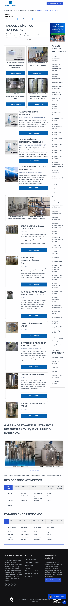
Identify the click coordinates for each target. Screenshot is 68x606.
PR (24, 520)
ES (15, 520)
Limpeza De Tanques (31, 573)
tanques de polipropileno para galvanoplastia (57, 225)
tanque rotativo (56, 188)
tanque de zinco (56, 257)
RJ (6, 520)
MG (11, 520)
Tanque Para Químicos (32, 562)
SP (20, 520)
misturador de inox (57, 82)
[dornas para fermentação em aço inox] (12, 260)
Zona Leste (42, 486)
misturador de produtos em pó (25, 18)
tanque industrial (57, 327)
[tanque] (15, 54)
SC (29, 520)
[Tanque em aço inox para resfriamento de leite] (10, 294)
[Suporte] (15, 85)
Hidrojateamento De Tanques (34, 571)
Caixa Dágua (29, 565)
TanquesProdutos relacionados (59, 49)
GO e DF (52, 521)
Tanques (54, 371)
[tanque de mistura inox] (12, 381)
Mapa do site (29, 576)
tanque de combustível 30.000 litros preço (57, 339)
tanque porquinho (57, 317)
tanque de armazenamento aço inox (57, 126)
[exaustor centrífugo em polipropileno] (12, 346)
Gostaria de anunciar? (55, 3)
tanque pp (55, 184)
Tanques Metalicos (30, 559)
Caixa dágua (56, 367)
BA (43, 520)
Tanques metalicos (57, 357)
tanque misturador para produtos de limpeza (57, 277)
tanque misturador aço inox (39, 18)
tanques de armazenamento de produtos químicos (57, 164)
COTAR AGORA (16, 73)
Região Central (8, 487)
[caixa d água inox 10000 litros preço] (12, 229)
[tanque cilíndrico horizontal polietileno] (11, 147)
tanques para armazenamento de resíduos (57, 239)
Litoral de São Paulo (59, 487)
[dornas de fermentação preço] (12, 410)
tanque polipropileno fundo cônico (57, 178)
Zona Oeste (25, 486)
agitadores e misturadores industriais (56, 59)
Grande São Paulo (51, 487)
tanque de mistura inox (11, 18)
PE (38, 520)
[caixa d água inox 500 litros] (12, 327)
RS (34, 520)
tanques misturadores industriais (56, 285)
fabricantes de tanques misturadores (56, 76)
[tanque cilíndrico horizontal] (11, 120)
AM (57, 520)
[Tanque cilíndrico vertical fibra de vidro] (11, 174)
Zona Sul (34, 486)
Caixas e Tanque (14, 556)
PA (61, 520)
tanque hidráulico (57, 345)
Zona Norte (17, 486)
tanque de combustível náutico (55, 299)
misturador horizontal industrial (55, 106)
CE (48, 520)
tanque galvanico (57, 261)
